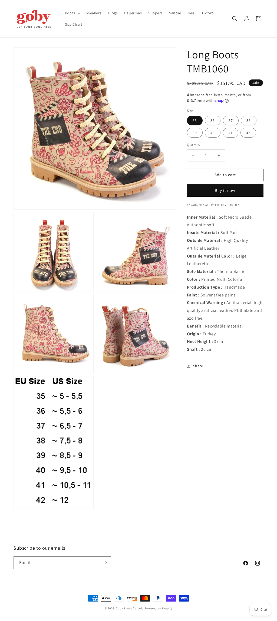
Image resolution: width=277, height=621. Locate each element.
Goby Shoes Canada (130, 608)
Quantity (193, 144)
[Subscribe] (105, 562)
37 (231, 120)
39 (195, 132)
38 (248, 120)
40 (212, 132)
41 (231, 132)
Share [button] (198, 365)
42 (248, 132)
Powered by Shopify (158, 608)
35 (195, 120)
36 (212, 120)
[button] (72, 13)
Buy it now (225, 190)
